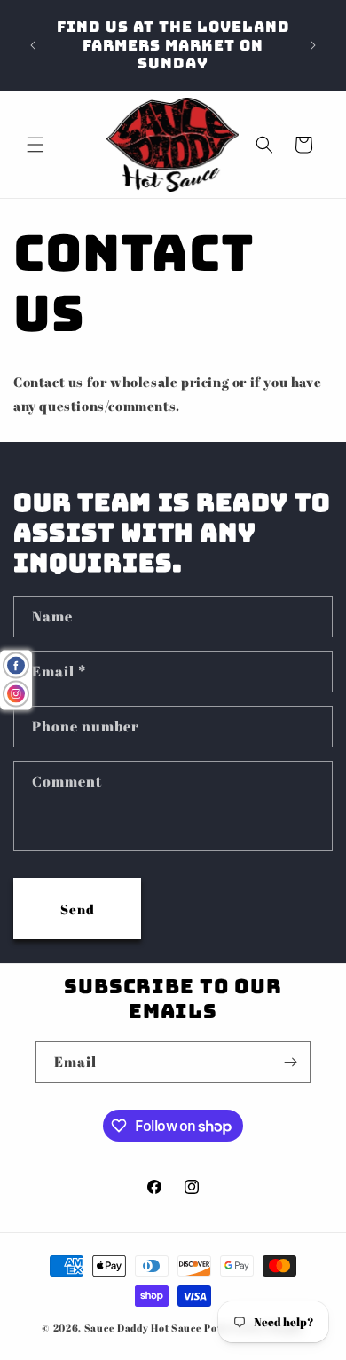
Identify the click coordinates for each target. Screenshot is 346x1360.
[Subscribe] (290, 1062)
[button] (35, 144)
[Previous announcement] (32, 45)
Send (77, 909)
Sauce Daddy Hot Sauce (143, 1327)
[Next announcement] (313, 45)
